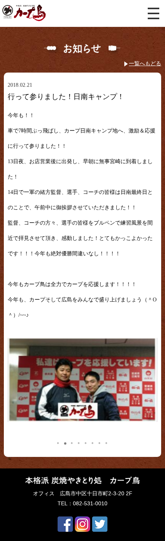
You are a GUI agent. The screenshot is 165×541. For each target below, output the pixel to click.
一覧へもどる (145, 63)
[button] (20, 386)
